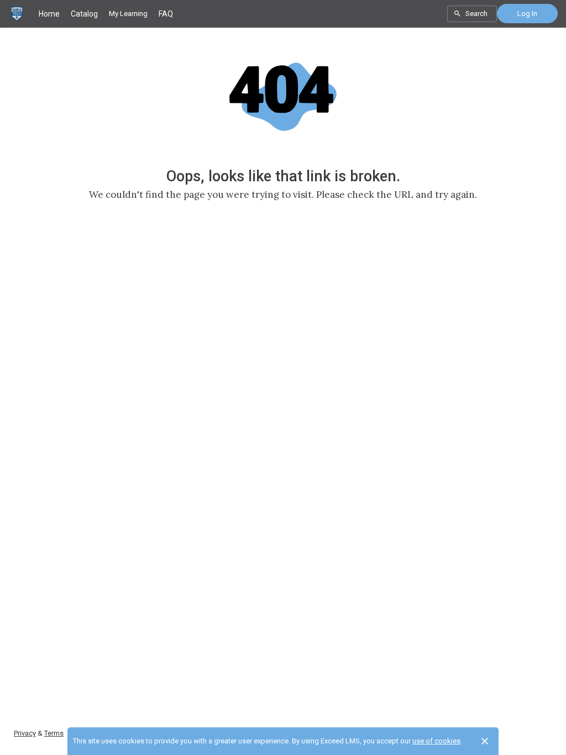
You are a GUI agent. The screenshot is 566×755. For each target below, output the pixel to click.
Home (49, 13)
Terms (54, 733)
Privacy (25, 733)
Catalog (84, 13)
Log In (527, 13)
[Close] (484, 741)
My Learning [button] (128, 13)
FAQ (166, 13)
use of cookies (436, 741)
